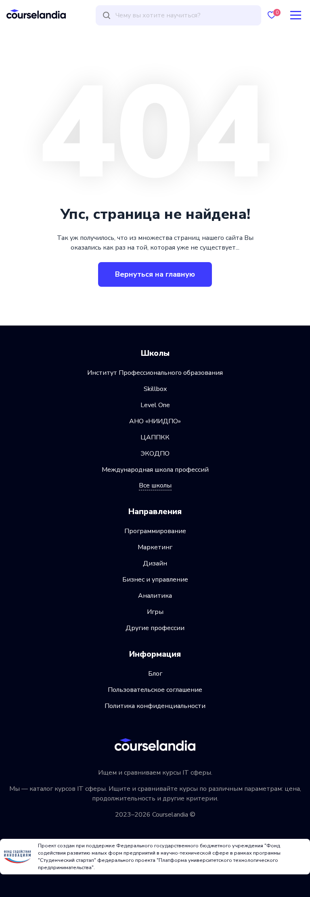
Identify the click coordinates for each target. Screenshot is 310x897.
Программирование (155, 531)
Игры (155, 611)
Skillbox (155, 388)
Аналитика (155, 595)
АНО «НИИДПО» (155, 421)
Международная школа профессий (155, 469)
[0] (272, 15)
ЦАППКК (155, 437)
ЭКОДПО (155, 453)
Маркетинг (155, 547)
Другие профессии (155, 628)
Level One (155, 405)
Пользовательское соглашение (155, 689)
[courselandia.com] (36, 13)
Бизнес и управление (155, 579)
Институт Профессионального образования (155, 372)
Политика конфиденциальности (155, 706)
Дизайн (155, 563)
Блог (155, 673)
